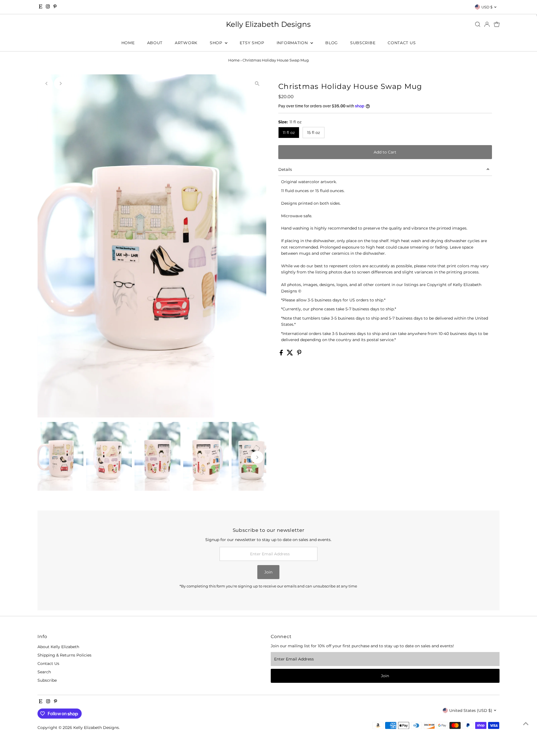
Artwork (186, 42)
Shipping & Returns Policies (64, 655)
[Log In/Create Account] (486, 24)
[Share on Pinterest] (299, 353)
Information (293, 42)
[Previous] (46, 83)
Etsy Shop (252, 42)
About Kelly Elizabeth (58, 646)
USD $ (487, 7)
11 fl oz (289, 132)
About (155, 42)
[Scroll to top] (525, 723)
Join (268, 572)
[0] (497, 24)
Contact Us (402, 42)
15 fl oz (313, 132)
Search (44, 671)
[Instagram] (47, 7)
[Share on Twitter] (290, 353)
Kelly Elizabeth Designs (268, 24)
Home (128, 42)
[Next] (60, 83)
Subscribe (362, 42)
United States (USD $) (470, 710)
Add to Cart (385, 152)
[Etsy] (40, 7)
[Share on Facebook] (282, 353)
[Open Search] (477, 24)
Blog (331, 42)
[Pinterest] (55, 7)
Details (285, 169)
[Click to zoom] (257, 83)
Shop (217, 42)
